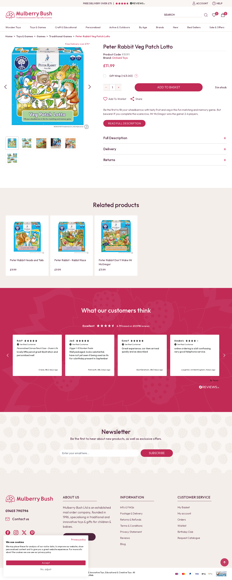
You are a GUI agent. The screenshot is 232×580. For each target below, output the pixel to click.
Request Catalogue (188, 538)
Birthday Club (185, 531)
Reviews (125, 538)
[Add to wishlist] (13, 245)
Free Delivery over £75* (77, 43)
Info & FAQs (127, 507)
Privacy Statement (131, 531)
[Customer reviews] (130, 3)
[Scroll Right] (89, 86)
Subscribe (157, 453)
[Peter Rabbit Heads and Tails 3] (27, 236)
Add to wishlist (117, 99)
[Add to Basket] (13, 251)
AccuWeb (89, 575)
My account (184, 513)
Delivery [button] (109, 149)
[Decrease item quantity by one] (106, 87)
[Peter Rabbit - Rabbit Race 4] (71, 236)
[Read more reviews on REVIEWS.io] (209, 387)
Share (138, 99)
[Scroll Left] (5, 86)
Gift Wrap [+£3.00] (120, 75)
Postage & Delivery (131, 513)
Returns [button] (109, 160)
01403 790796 (16, 511)
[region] (116, 355)
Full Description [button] (115, 138)
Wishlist (181, 525)
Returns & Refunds (130, 519)
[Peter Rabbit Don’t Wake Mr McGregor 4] (116, 236)
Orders (181, 519)
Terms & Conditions (131, 525)
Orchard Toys (120, 57)
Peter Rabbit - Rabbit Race (70, 260)
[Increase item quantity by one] (118, 87)
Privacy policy (78, 539)
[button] (8, 355)
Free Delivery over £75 (97, 3)
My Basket (183, 507)
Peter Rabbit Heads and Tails (27, 260)
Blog (123, 544)
